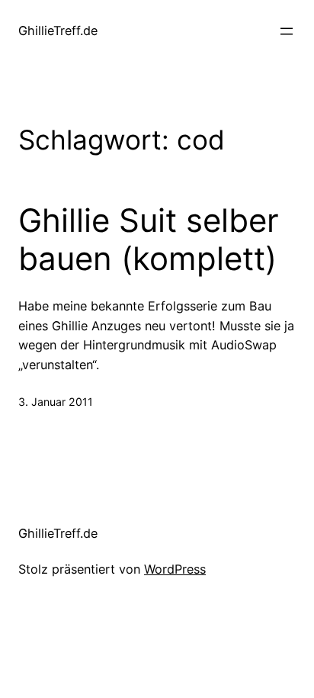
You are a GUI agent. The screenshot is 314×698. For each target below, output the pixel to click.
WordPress (175, 569)
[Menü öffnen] (286, 31)
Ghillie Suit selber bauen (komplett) (148, 239)
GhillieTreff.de (58, 30)
